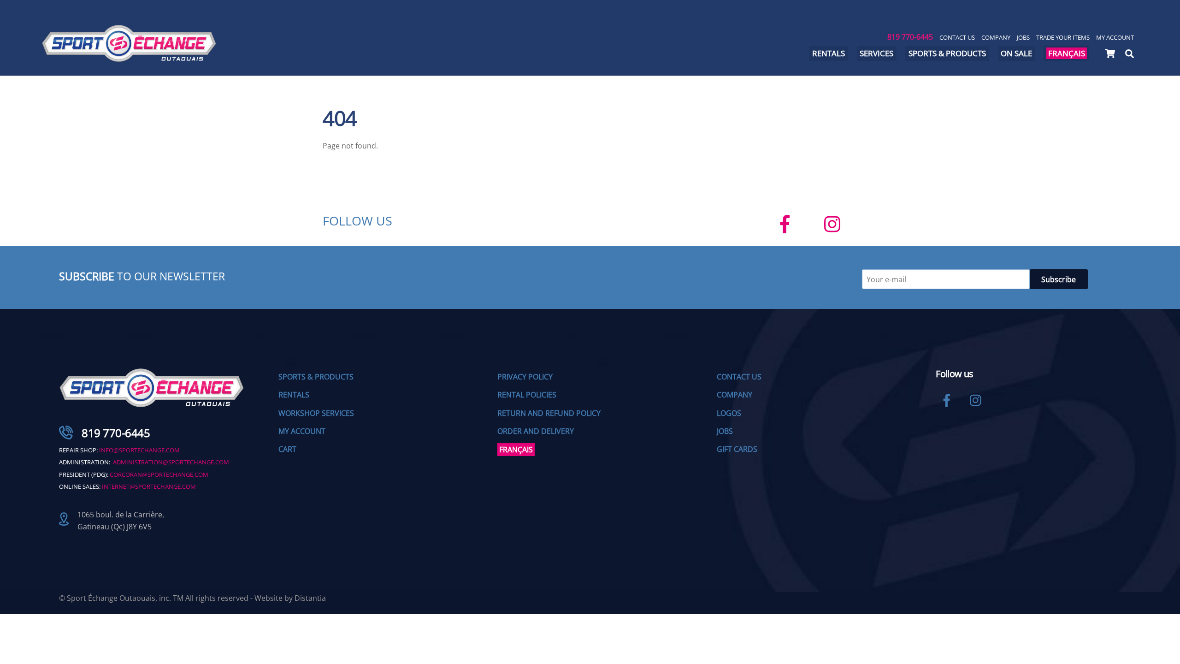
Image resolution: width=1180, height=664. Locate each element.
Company (995, 37)
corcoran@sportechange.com (159, 474)
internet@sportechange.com (149, 486)
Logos (729, 413)
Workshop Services (316, 413)
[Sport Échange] (129, 57)
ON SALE (1016, 53)
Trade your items (1063, 37)
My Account (1115, 37)
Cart (287, 449)
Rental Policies (526, 395)
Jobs (1023, 37)
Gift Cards (737, 449)
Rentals (828, 53)
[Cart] (1110, 53)
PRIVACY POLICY (525, 377)
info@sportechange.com (139, 450)
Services (876, 53)
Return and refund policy (549, 413)
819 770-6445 (910, 37)
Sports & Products (947, 53)
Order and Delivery (535, 431)
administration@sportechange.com (171, 462)
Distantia (310, 598)
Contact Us (957, 37)
